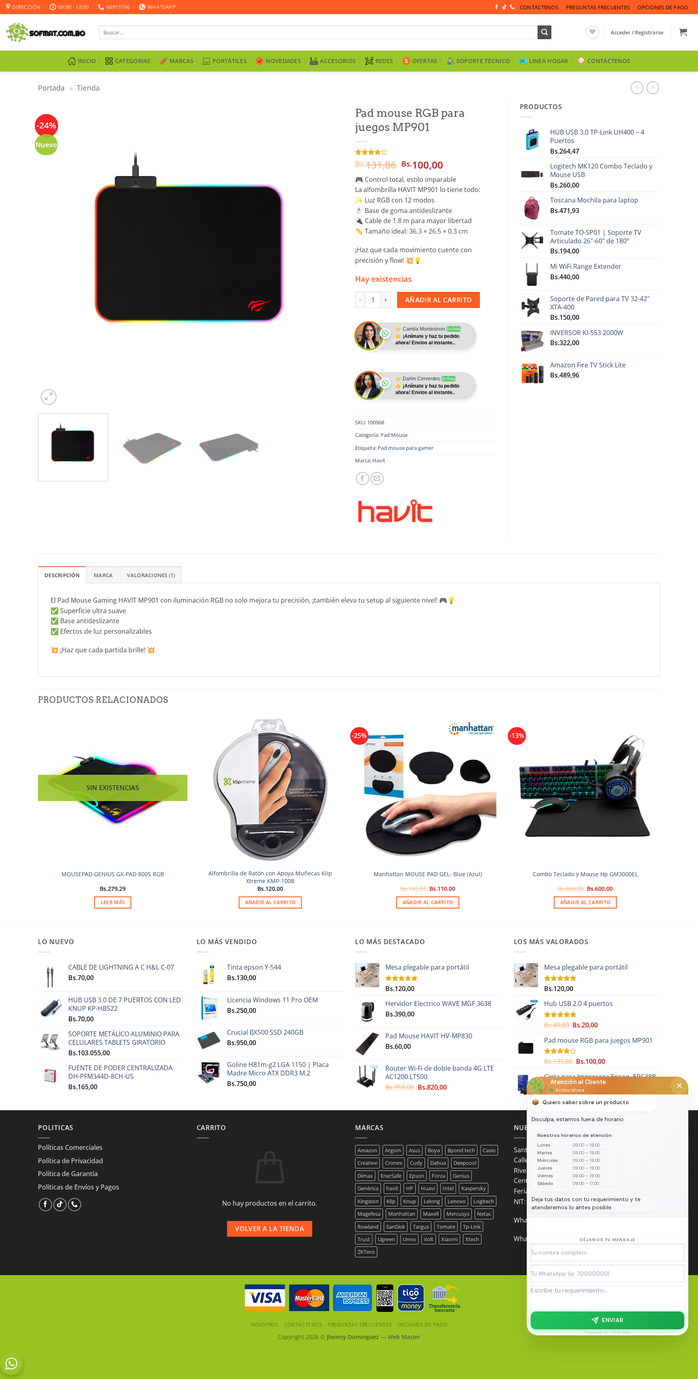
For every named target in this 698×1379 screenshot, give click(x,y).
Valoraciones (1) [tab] (151, 575)
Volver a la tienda (269, 1228)
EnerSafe (391, 1175)
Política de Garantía (68, 1173)
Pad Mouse (394, 435)
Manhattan (401, 1213)
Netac (484, 1213)
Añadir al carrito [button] (270, 902)
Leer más (113, 902)
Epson (416, 1175)
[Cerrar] (679, 1085)
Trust (363, 1239)
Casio (489, 1150)
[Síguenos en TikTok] (504, 7)
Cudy (416, 1162)
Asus (414, 1150)
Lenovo (457, 1201)
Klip (391, 1201)
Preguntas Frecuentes (598, 7)
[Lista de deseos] (592, 32)
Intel (448, 1188)
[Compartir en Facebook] (362, 478)
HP (409, 1188)
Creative (367, 1162)
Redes (384, 61)
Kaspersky (473, 1188)
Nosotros (265, 1324)
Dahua (438, 1162)
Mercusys (457, 1213)
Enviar (613, 1320)
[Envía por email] (377, 478)
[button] (637, 32)
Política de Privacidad (70, 1160)
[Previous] (54, 254)
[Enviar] (544, 32)
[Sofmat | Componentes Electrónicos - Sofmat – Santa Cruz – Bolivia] (46, 32)
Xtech (472, 1239)
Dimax (365, 1175)
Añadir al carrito (438, 299)
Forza (438, 1175)
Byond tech (461, 1150)
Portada (51, 87)
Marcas (181, 61)
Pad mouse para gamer (405, 447)
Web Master (404, 1337)
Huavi (428, 1188)
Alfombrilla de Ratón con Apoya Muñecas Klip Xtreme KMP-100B (270, 877)
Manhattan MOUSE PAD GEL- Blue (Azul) (428, 874)
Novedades (283, 61)
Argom (393, 1150)
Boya (434, 1150)
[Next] (327, 254)
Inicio (87, 61)
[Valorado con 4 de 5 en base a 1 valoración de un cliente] (425, 152)
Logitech (483, 1201)
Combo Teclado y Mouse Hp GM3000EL (585, 874)
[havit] (395, 511)
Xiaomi (449, 1239)
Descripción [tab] (62, 575)
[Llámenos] (512, 7)
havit (392, 1188)
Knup (409, 1201)
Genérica (367, 1188)
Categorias (133, 61)
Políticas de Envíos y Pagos (78, 1187)
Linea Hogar (548, 61)
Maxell (431, 1213)
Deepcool (465, 1162)
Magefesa (369, 1213)
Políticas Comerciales (70, 1147)
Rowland (367, 1226)
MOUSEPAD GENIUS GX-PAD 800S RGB (112, 874)
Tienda (88, 87)
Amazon (367, 1150)
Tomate (446, 1226)
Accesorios (338, 61)
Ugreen (386, 1239)
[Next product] (637, 87)
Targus (421, 1226)
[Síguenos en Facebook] (496, 7)
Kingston (368, 1201)
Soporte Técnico (483, 61)
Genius (461, 1175)
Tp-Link (472, 1226)
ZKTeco (366, 1251)
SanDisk (395, 1226)
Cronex (393, 1162)
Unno (409, 1239)
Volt (428, 1239)
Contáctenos (539, 7)
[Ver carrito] (683, 32)
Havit (378, 460)
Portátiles (229, 61)
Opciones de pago (662, 7)
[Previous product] (652, 87)
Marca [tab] (103, 575)
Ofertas (424, 61)
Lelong (432, 1201)
